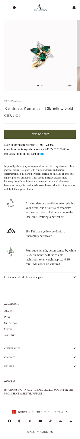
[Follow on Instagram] (19, 421)
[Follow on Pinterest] (30, 421)
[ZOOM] (69, 85)
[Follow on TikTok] (50, 421)
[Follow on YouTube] (40, 421)
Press (7, 316)
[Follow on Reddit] (71, 421)
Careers (8, 328)
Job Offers (9, 334)
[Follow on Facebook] (9, 421)
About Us (9, 311)
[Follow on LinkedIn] (60, 421)
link (42, 153)
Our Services (10, 322)
